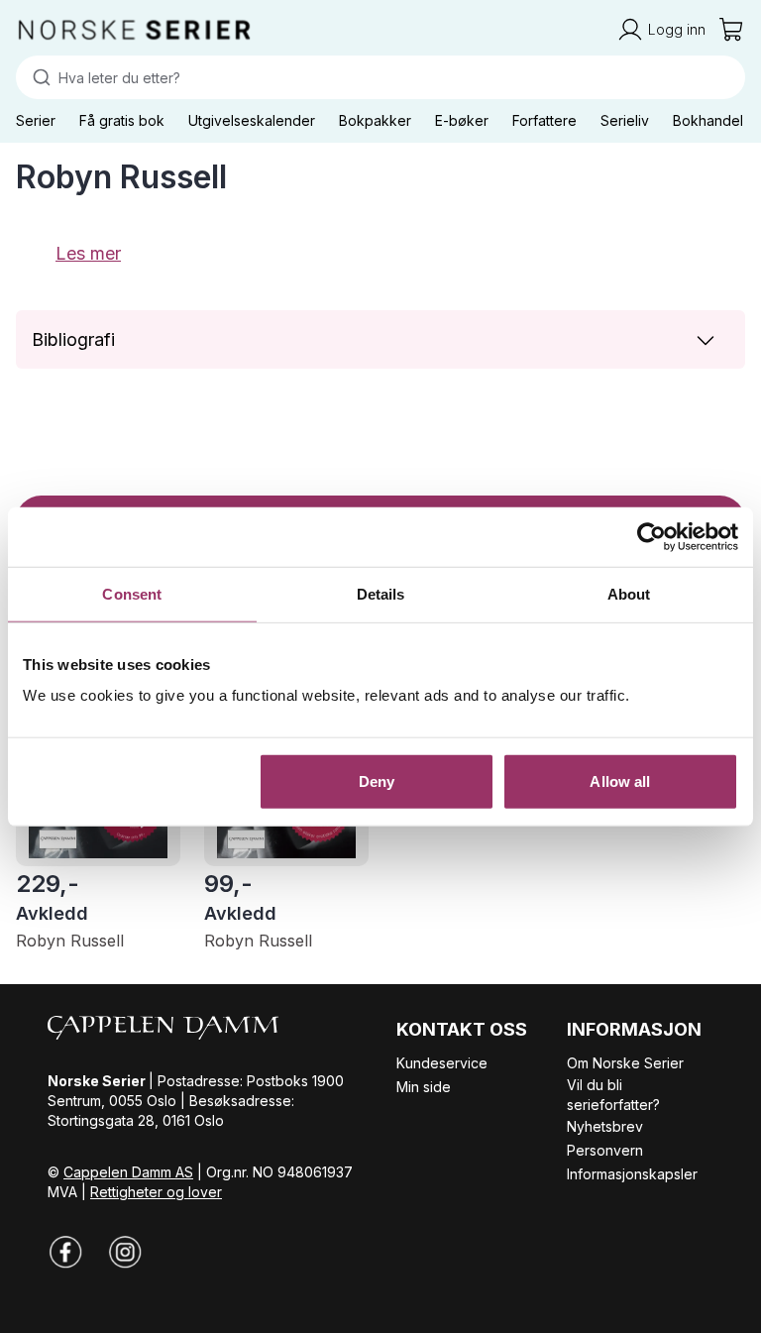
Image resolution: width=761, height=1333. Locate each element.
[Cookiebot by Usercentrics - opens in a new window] (651, 536)
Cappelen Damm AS (128, 1172)
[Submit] (37, 77)
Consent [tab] (132, 593)
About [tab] (629, 593)
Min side (423, 1086)
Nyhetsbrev (605, 1126)
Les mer (88, 253)
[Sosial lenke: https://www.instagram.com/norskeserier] (125, 1252)
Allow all (620, 781)
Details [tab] (381, 593)
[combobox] (380, 77)
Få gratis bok (121, 120)
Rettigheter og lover (156, 1191)
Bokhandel (708, 120)
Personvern (605, 1150)
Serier (35, 120)
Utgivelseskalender (251, 120)
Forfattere (544, 120)
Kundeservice (442, 1063)
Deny (376, 781)
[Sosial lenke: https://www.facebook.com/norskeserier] (65, 1252)
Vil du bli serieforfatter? (613, 1094)
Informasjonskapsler (632, 1174)
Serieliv (624, 120)
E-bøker (462, 120)
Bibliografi (73, 339)
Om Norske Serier (625, 1063)
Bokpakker (375, 120)
